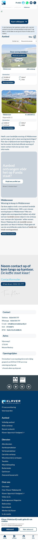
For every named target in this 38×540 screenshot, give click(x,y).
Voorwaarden (7, 411)
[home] (4, 3)
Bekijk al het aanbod (8, 234)
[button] (19, 111)
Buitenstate (6, 468)
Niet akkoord (28, 529)
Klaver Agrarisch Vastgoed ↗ (13, 433)
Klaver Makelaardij (7, 7)
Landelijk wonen (17, 7)
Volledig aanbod (8, 422)
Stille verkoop (7, 426)
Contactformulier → (12, 279)
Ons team (5, 487)
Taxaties (5, 461)
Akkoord (10, 529)
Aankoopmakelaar (9, 448)
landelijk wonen (13, 217)
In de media (6, 514)
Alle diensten (7, 444)
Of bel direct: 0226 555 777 (13, 284)
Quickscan (6, 472)
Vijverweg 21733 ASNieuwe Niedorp (7, 344)
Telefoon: (10, 318)
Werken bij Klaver (9, 511)
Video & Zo (6, 497)
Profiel (18, 3)
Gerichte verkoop (8, 454)
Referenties (6, 504)
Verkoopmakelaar (9, 451)
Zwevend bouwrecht (10, 475)
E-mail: (14, 324)
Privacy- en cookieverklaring (15, 525)
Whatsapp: (11, 321)
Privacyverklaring (9, 407)
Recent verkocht (8, 429)
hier (3, 31)
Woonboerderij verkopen (12, 458)
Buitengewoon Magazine (11, 500)
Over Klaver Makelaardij (11, 490)
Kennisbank (6, 507)
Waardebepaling (8, 465)
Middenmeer (27, 7)
